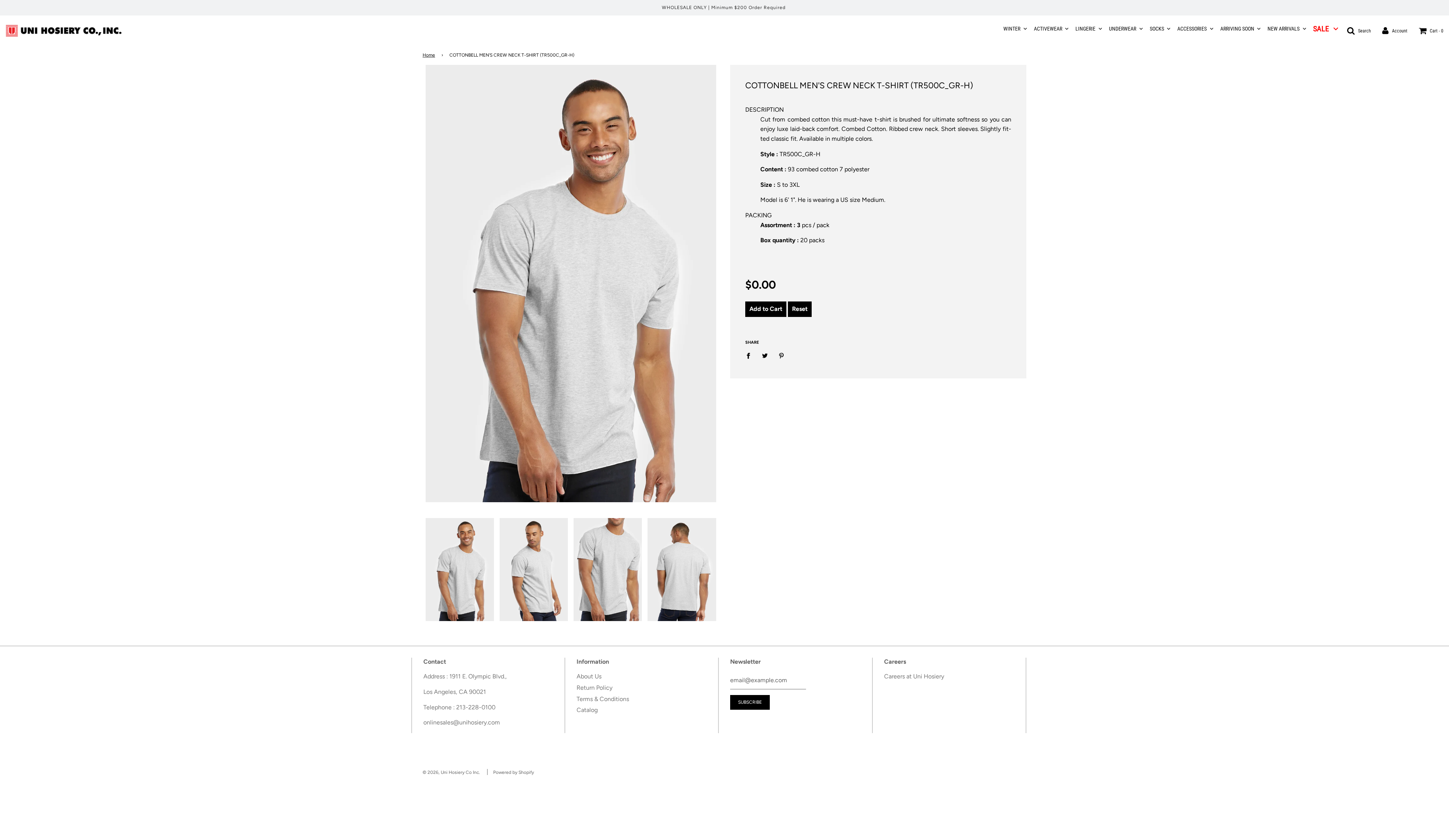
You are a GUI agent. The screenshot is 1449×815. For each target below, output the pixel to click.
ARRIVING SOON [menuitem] (1237, 28)
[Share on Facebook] (750, 355)
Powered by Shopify (513, 772)
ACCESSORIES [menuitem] (1192, 28)
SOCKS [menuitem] (1157, 28)
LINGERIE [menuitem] (1085, 28)
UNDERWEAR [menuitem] (1122, 28)
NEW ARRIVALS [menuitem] (1283, 28)
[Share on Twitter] (764, 355)
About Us (589, 676)
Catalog (587, 710)
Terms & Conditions (603, 699)
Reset (800, 308)
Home (429, 55)
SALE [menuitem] (1321, 28)
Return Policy (594, 687)
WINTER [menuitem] (1011, 28)
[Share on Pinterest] (781, 355)
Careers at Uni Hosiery (914, 676)
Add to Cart (765, 308)
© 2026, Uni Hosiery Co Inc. (451, 772)
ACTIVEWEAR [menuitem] (1048, 28)
